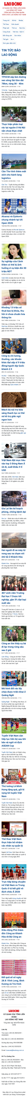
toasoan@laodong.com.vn (15, 1050)
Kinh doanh (15, 24)
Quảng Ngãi (5, 702)
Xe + (12, 39)
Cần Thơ (4, 185)
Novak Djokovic (19, 230)
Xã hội (14, 20)
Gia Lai (4, 518)
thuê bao (5, 326)
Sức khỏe (17, 35)
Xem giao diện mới (9, 43)
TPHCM (4, 90)
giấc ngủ (23, 433)
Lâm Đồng (5, 657)
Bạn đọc (22, 28)
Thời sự (14, 28)
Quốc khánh (14, 385)
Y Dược (15, 614)
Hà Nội (4, 376)
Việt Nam (15, 477)
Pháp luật (6, 28)
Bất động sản (7, 35)
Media (21, 20)
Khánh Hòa (5, 563)
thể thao (9, 852)
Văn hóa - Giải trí (18, 32)
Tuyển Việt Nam (7, 752)
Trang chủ (6, 20)
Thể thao (6, 24)
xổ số (6, 993)
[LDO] (14, 67)
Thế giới (5, 39)
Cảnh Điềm (5, 278)
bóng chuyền (16, 898)
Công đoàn (6, 32)
